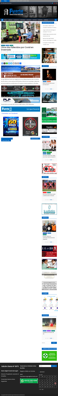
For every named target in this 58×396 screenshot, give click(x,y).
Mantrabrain (22, 394)
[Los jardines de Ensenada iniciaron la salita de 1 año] (49, 145)
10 (52, 380)
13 (42, 382)
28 (45, 386)
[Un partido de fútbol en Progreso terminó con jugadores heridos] (49, 323)
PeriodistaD (10, 51)
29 (47, 386)
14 (45, 382)
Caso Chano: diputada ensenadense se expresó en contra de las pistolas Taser (7, 140)
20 (42, 384)
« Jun (40, 389)
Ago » (43, 389)
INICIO (5, 19)
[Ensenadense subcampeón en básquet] (49, 185)
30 (50, 386)
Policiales (29, 19)
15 (47, 382)
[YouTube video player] (12, 139)
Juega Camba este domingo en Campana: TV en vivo (49, 30)
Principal (11, 45)
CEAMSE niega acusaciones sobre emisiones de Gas (49, 35)
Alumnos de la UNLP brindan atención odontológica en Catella (49, 39)
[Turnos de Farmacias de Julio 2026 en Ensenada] (49, 74)
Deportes (40, 19)
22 (47, 384)
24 (52, 384)
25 (55, 384)
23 (50, 384)
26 (40, 386)
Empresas (46, 19)
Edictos (10, 19)
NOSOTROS (23, 19)
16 (50, 382)
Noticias (7, 45)
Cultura (44, 152)
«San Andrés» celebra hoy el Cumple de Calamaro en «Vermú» (23, 1)
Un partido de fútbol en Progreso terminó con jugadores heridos (48, 334)
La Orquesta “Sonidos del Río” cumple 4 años (48, 43)
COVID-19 (3, 45)
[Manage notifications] (55, 383)
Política (34, 19)
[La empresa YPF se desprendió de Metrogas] (49, 224)
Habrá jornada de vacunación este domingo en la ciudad (35, 138)
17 (52, 382)
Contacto (16, 19)
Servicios (48, 81)
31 (52, 386)
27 (42, 386)
